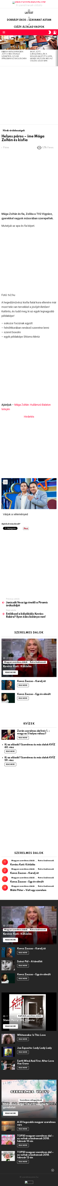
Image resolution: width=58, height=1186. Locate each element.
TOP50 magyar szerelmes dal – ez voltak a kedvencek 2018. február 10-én (35, 1139)
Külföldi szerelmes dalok (29, 1016)
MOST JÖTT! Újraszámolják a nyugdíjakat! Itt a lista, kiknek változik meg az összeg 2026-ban (41, 56)
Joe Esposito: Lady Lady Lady (34, 1048)
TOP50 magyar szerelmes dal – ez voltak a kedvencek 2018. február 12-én (35, 1155)
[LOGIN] (55, 32)
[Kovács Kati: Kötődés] (29, 658)
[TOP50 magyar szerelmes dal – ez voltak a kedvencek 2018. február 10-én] (8, 1140)
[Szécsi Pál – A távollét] (8, 965)
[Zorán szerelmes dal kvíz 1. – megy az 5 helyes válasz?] (8, 735)
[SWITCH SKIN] (49, 32)
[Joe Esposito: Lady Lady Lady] (8, 1052)
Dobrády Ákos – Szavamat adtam (29, 20)
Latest (29, 13)
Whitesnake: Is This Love (31, 1035)
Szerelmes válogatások (31, 1100)
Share (5, 482)
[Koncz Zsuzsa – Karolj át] (8, 685)
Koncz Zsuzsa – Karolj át (31, 681)
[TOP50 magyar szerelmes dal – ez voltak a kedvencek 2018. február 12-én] (8, 1156)
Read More (23, 685)
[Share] (29, 493)
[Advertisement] (29, 95)
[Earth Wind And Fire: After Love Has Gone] (8, 1065)
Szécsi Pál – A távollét (29, 961)
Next (56, 50)
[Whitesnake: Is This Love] (8, 1039)
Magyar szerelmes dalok (16, 662)
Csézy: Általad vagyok (29, 27)
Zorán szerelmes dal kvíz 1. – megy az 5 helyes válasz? (33, 732)
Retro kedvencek (38, 662)
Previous (1, 50)
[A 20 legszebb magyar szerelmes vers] (8, 1126)
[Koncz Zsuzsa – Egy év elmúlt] (8, 698)
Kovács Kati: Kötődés (22, 864)
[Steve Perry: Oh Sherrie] (29, 1011)
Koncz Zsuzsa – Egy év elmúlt (34, 694)
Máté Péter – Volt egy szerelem (28, 890)
